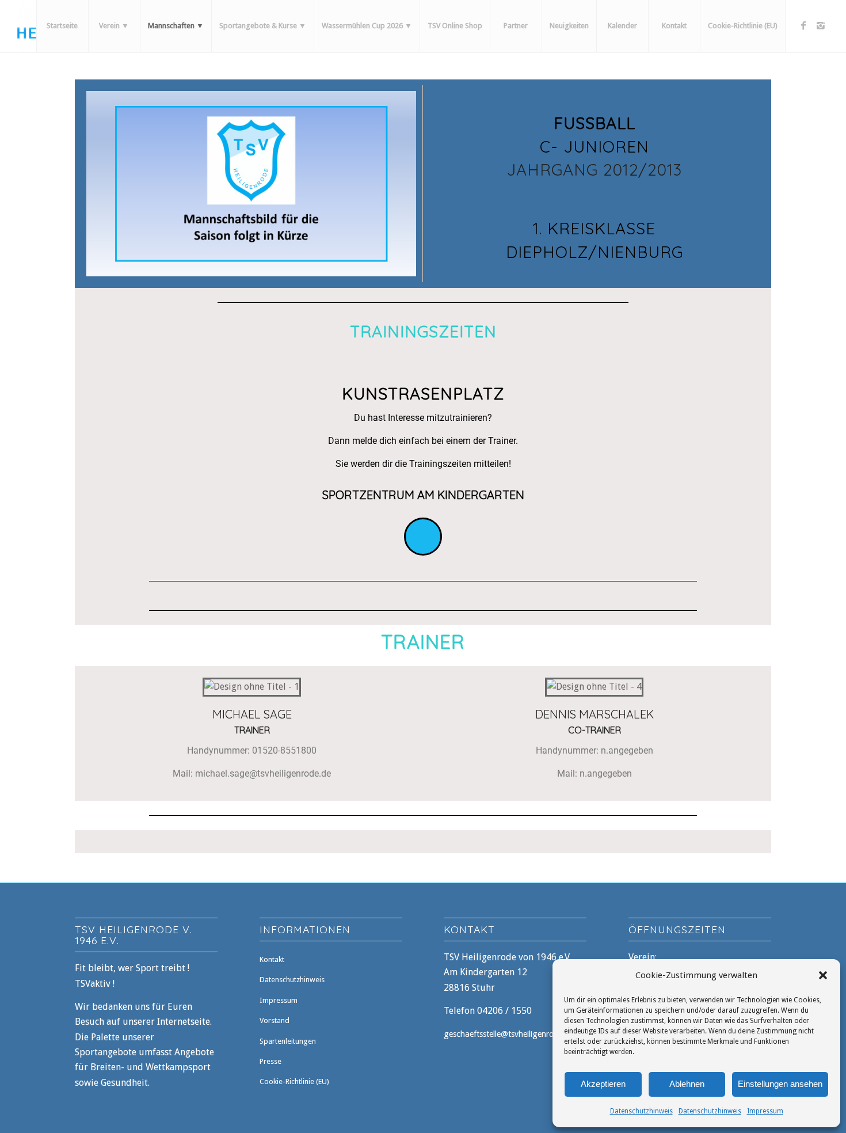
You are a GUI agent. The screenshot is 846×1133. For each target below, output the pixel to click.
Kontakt (272, 959)
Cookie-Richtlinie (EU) (294, 1081)
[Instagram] (820, 25)
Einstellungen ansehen (780, 1084)
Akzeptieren (603, 1084)
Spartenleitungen (288, 1041)
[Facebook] (803, 25)
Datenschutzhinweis (641, 1111)
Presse (270, 1061)
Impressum (765, 1111)
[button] (823, 975)
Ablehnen (686, 1084)
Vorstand (274, 1020)
